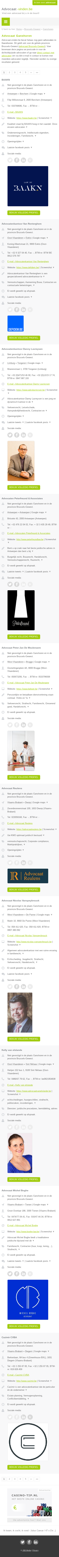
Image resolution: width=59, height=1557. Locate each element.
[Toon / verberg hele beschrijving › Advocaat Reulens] (32, 835)
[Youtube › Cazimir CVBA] (30, 1417)
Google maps (38, 94)
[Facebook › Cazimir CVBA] (16, 1417)
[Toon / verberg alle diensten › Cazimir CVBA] (32, 1397)
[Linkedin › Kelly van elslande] (23, 1127)
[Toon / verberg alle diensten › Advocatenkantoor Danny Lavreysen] (32, 409)
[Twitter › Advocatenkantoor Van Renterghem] (10, 309)
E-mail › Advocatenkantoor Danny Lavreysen (28, 384)
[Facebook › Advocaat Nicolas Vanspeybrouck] (16, 986)
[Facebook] (29, 1542)
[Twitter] (22, 1542)
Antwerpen (12, 94)
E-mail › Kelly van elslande (20, 1085)
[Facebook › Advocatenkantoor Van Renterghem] (16, 309)
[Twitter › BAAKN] (10, 160)
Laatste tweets (15, 422)
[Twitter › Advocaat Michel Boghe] (10, 1273)
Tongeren (21, 363)
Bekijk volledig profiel (23, 212)
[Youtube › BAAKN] (30, 160)
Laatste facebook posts (19, 147)
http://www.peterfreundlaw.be (29, 539)
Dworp (28, 802)
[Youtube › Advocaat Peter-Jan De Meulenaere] (30, 724)
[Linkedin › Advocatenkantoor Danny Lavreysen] (23, 435)
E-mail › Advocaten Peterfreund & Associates (28, 533)
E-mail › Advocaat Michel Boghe (22, 1225)
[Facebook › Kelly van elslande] (16, 1127)
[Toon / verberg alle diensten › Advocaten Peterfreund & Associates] (32, 558)
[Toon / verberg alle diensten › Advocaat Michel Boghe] (32, 1248)
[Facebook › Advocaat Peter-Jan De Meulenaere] (16, 724)
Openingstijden (15, 141)
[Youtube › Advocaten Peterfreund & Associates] (30, 584)
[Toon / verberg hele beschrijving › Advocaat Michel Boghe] (32, 1239)
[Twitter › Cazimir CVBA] (10, 1417)
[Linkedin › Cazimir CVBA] (23, 1417)
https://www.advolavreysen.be (30, 390)
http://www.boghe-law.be (27, 1231)
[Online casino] (29, 1490)
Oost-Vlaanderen (15, 238)
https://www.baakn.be (26, 118)
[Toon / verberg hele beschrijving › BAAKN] (32, 125)
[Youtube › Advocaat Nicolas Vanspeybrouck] (30, 986)
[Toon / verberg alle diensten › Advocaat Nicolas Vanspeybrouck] (32, 961)
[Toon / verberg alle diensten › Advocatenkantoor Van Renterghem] (32, 284)
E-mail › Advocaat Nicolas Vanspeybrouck (27, 935)
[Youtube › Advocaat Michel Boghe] (30, 1273)
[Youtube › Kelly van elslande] (30, 1127)
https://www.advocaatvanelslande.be (33, 1091)
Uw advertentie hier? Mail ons (29, 1520)
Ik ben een (45, 2)
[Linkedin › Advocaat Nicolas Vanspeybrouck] (23, 986)
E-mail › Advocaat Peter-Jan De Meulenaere (28, 683)
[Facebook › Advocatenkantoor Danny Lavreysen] (16, 435)
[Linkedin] (35, 1542)
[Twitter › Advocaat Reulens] (10, 862)
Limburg (11, 363)
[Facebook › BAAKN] (16, 160)
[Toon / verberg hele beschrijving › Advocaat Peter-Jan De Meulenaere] (32, 696)
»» (37, 72)
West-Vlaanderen (15, 662)
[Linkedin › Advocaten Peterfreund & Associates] (23, 584)
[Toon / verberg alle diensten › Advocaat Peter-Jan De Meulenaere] (32, 705)
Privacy (35, 1550)
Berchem (24, 94)
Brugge (29, 662)
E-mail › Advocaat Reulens (20, 823)
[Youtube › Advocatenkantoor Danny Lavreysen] (30, 435)
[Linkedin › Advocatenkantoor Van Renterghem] (23, 309)
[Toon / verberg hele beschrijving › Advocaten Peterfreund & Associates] (32, 550)
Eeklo (28, 238)
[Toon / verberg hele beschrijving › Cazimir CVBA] (32, 1388)
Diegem (28, 1351)
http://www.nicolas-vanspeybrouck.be (34, 942)
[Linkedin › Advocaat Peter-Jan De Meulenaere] (23, 724)
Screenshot (45, 118)
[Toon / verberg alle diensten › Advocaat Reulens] (32, 843)
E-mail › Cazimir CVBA (18, 1375)
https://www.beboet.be (26, 689)
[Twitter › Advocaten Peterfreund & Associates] (10, 584)
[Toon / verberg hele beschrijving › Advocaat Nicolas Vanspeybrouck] (32, 952)
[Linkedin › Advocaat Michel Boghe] (23, 1273)
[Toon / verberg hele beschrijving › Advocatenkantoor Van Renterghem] (32, 275)
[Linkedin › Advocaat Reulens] (23, 862)
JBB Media (26, 1550)
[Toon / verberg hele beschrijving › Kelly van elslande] (32, 1101)
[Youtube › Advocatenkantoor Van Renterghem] (30, 309)
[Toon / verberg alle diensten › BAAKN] (32, 134)
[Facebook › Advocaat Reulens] (16, 862)
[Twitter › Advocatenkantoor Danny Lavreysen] (10, 435)
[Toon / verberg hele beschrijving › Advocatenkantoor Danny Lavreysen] (32, 400)
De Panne (30, 914)
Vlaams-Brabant (15, 802)
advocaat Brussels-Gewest (32, 46)
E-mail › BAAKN (15, 112)
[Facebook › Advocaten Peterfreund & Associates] (16, 584)
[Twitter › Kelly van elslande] (10, 1127)
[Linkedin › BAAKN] (23, 160)
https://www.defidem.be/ (27, 267)
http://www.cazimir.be (26, 1381)
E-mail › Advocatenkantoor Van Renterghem (28, 261)
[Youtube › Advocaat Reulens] (30, 862)
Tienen (28, 1204)
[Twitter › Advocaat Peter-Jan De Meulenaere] (10, 724)
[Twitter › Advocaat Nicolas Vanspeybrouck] (10, 986)
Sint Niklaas (31, 1064)
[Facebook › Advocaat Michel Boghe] (16, 1273)
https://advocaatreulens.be (29, 829)
